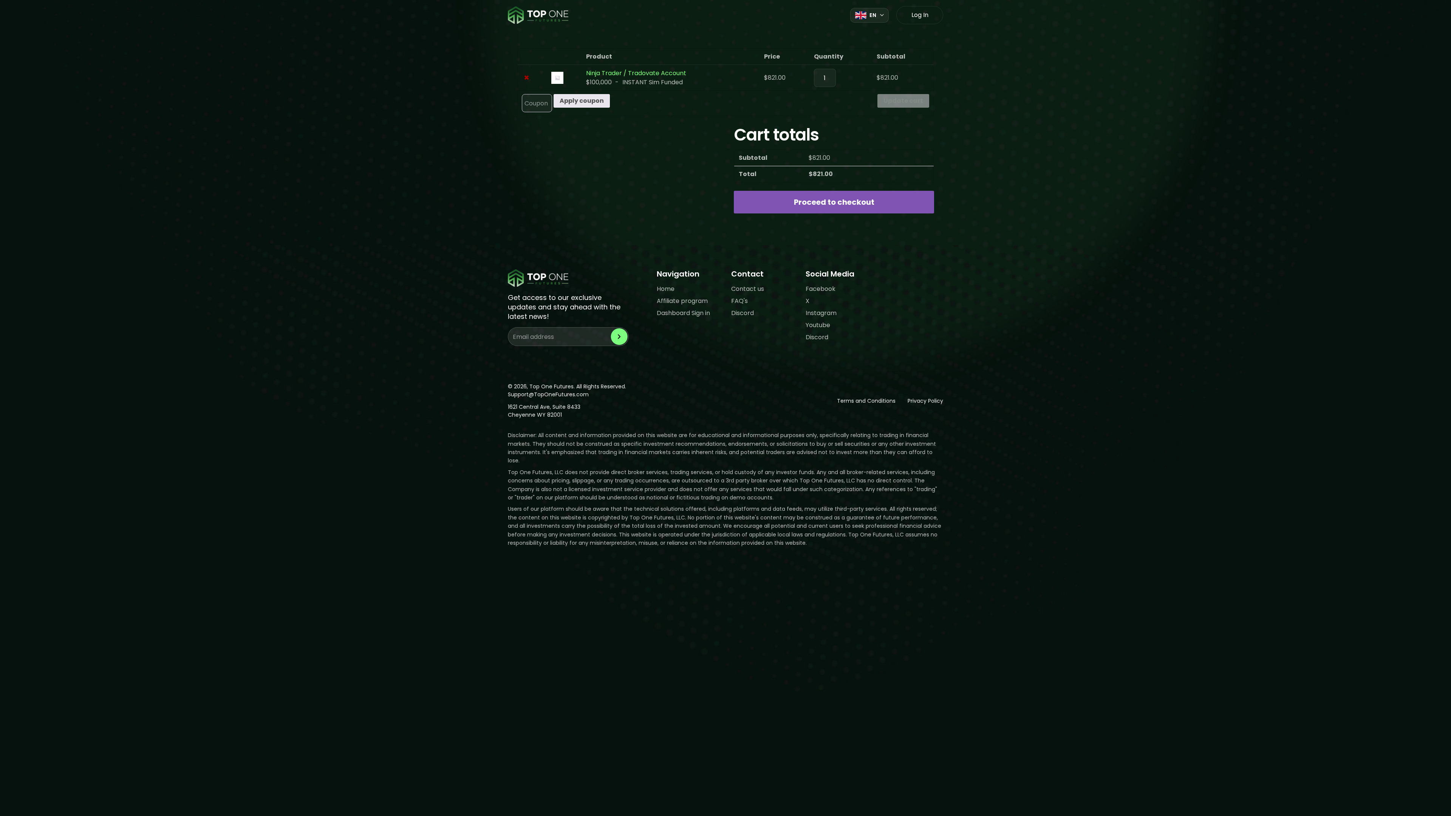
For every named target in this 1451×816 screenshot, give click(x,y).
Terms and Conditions (866, 401)
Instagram (821, 313)
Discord (742, 313)
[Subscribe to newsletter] (619, 336)
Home (665, 288)
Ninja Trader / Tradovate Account (636, 73)
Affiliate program (682, 301)
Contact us (747, 288)
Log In (919, 15)
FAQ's (739, 301)
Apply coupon (582, 100)
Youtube (818, 325)
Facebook (820, 288)
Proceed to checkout (834, 202)
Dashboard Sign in (683, 313)
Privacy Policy (925, 401)
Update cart (903, 100)
